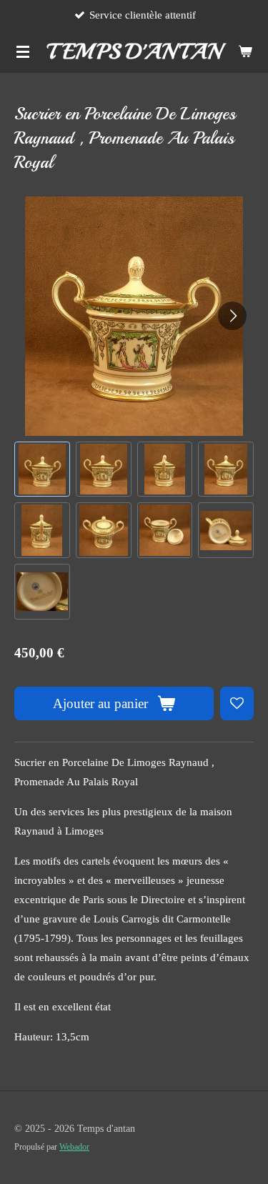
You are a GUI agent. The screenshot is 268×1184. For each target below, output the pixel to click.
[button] (42, 469)
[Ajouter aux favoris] (237, 703)
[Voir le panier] (245, 51)
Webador (74, 1147)
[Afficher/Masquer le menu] (23, 51)
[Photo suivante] (232, 316)
